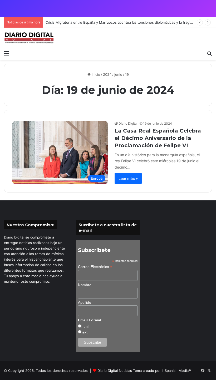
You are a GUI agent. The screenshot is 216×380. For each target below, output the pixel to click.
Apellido (84, 302)
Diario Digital (128, 123)
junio (118, 74)
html (85, 326)
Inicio (95, 74)
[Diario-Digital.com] (29, 38)
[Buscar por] (209, 53)
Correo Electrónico (95, 266)
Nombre (84, 285)
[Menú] (6, 53)
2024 (107, 74)
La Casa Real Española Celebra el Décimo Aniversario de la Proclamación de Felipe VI (158, 138)
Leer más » (128, 178)
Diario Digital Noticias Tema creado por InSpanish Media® (144, 370)
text (84, 332)
